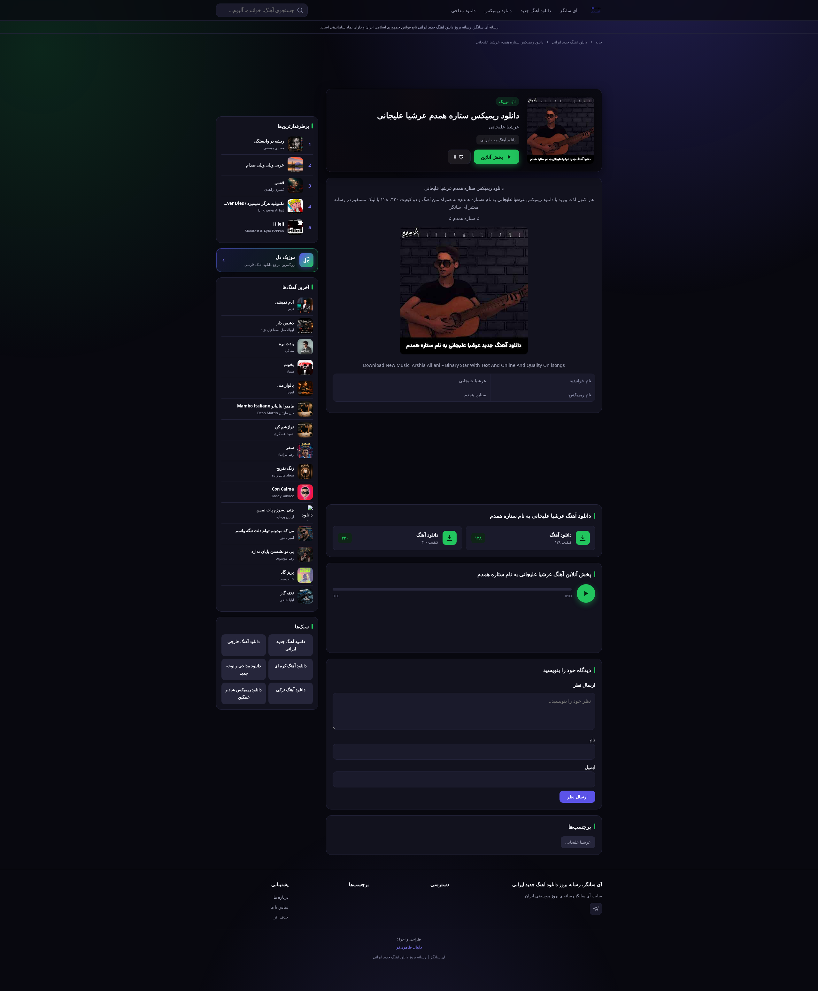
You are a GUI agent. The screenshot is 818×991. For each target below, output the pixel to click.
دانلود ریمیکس (498, 10)
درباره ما (281, 897)
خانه (599, 42)
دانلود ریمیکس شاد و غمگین (244, 693)
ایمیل (590, 767)
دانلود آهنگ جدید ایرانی (569, 42)
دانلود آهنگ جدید (536, 10)
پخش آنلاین (492, 157)
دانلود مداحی (463, 10)
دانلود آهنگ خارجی (244, 641)
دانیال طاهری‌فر (409, 947)
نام (592, 739)
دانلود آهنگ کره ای (290, 666)
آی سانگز (568, 10)
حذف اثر (281, 917)
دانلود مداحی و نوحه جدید (243, 669)
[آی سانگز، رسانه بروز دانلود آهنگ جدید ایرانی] (596, 10)
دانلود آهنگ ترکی (290, 690)
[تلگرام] (596, 909)
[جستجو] (300, 10)
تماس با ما (279, 907)
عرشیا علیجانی (578, 842)
